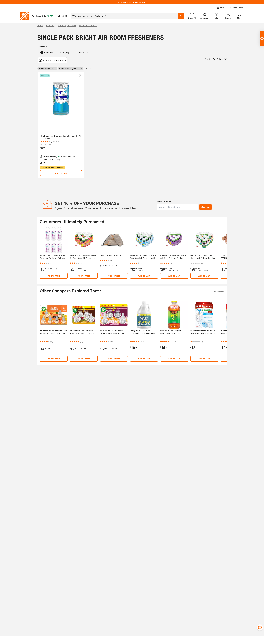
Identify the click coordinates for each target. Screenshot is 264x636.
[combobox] (124, 16)
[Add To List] (80, 75)
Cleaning (50, 25)
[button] (216, 59)
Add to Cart (61, 173)
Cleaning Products (67, 25)
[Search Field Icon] (181, 16)
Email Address (164, 201)
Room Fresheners (88, 25)
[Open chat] (262, 38)
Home (40, 25)
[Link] (61, 125)
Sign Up (205, 207)
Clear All (88, 68)
